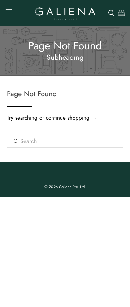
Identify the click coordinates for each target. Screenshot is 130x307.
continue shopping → (71, 118)
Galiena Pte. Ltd (72, 187)
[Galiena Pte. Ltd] (65, 13)
